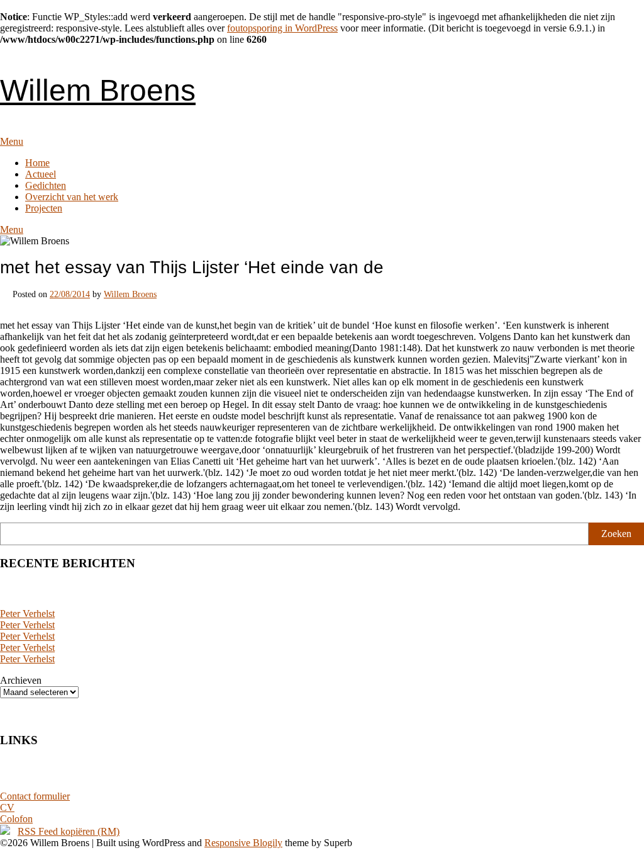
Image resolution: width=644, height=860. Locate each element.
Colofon (16, 818)
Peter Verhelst (27, 613)
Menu (11, 141)
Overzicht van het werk (71, 196)
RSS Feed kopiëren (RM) (68, 831)
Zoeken (616, 533)
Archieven (21, 680)
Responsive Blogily (243, 842)
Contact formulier (35, 796)
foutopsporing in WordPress (282, 28)
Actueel (40, 174)
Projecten (43, 208)
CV (7, 807)
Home (37, 162)
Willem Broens (98, 90)
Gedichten (45, 185)
